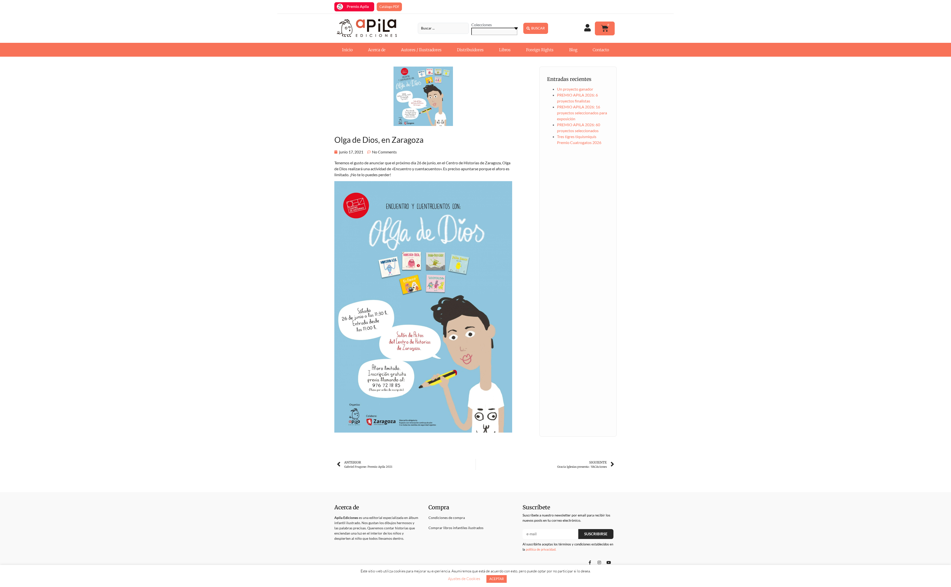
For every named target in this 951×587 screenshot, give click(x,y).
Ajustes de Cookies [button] (464, 578)
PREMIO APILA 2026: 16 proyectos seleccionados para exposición (582, 112)
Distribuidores (470, 49)
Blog (573, 49)
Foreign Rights (540, 49)
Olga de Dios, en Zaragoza (378, 140)
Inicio (347, 49)
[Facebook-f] (590, 562)
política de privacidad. (541, 549)
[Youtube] (609, 562)
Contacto (601, 49)
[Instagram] (599, 562)
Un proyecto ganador (575, 89)
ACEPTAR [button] (496, 579)
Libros (505, 49)
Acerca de (376, 49)
